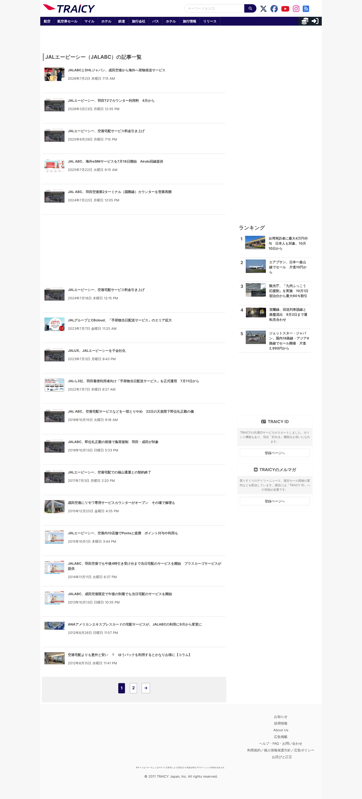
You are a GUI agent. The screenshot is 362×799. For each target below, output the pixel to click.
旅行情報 (189, 21)
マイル (89, 21)
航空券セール (67, 21)
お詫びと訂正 (282, 757)
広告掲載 (280, 737)
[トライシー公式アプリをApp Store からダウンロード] (67, 739)
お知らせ (280, 716)
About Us (280, 730)
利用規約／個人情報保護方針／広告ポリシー (280, 750)
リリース (210, 21)
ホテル (106, 21)
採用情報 (280, 723)
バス (155, 21)
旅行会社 (138, 21)
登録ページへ (275, 453)
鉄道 (121, 21)
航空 (47, 21)
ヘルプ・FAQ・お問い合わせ (280, 743)
